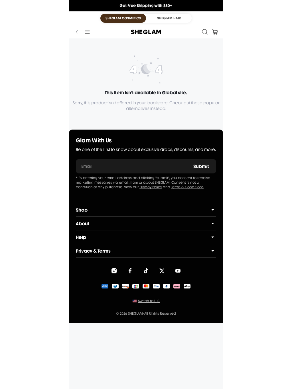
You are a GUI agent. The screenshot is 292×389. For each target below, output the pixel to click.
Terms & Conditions (187, 187)
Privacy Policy (150, 187)
